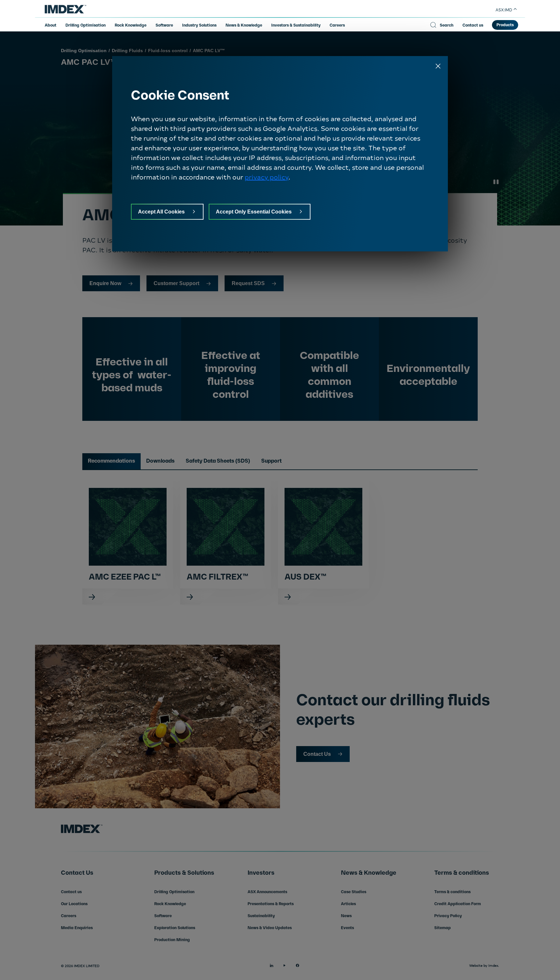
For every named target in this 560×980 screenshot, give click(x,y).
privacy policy (266, 176)
